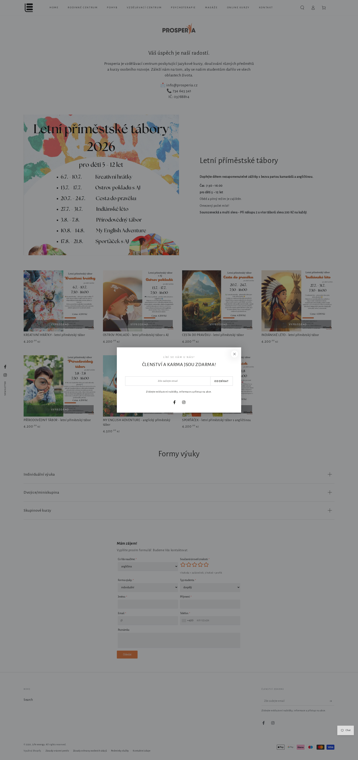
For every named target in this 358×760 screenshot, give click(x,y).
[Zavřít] (234, 354)
